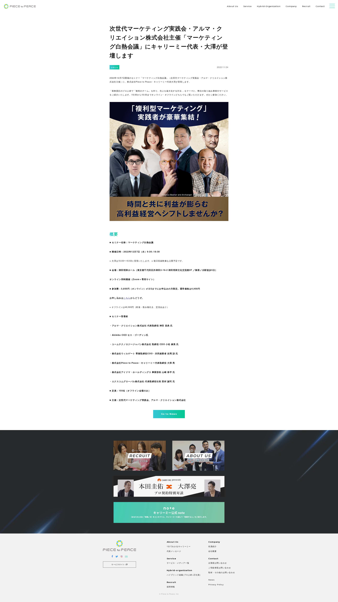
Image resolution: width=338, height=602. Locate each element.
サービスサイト (118, 564)
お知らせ (114, 67)
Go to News (169, 414)
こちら (126, 297)
